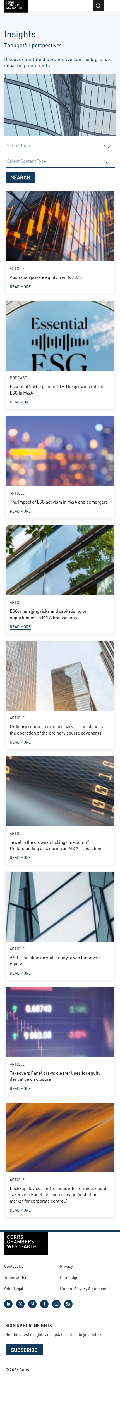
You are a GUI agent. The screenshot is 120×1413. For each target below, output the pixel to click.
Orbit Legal (13, 1288)
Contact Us (13, 1266)
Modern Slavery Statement (83, 1288)
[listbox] (60, 146)
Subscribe (24, 1349)
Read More (20, 286)
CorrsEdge (69, 1277)
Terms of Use (15, 1277)
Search (20, 177)
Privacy (66, 1266)
